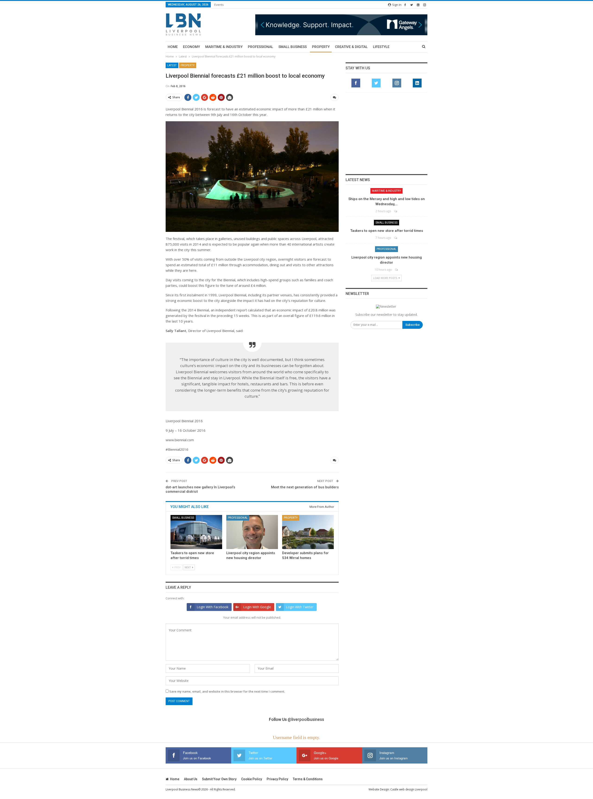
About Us (190, 779)
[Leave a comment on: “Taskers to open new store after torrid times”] (396, 238)
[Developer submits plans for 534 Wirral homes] (308, 532)
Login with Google (257, 607)
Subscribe (412, 324)
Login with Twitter (299, 607)
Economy (191, 47)
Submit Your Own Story (219, 779)
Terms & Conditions (308, 779)
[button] (341, 24)
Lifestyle (381, 47)
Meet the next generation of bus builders (305, 487)
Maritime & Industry (224, 47)
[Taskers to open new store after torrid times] (196, 532)
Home (173, 47)
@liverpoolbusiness (306, 719)
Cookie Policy (251, 779)
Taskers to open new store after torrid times (386, 231)
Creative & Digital (351, 47)
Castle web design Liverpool (408, 789)
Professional (260, 47)
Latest (172, 65)
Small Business (292, 47)
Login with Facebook (212, 607)
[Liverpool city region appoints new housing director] (252, 532)
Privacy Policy (277, 779)
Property (321, 47)
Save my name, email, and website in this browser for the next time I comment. (227, 691)
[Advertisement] (387, 133)
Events (219, 5)
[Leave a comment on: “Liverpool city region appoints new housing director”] (396, 270)
